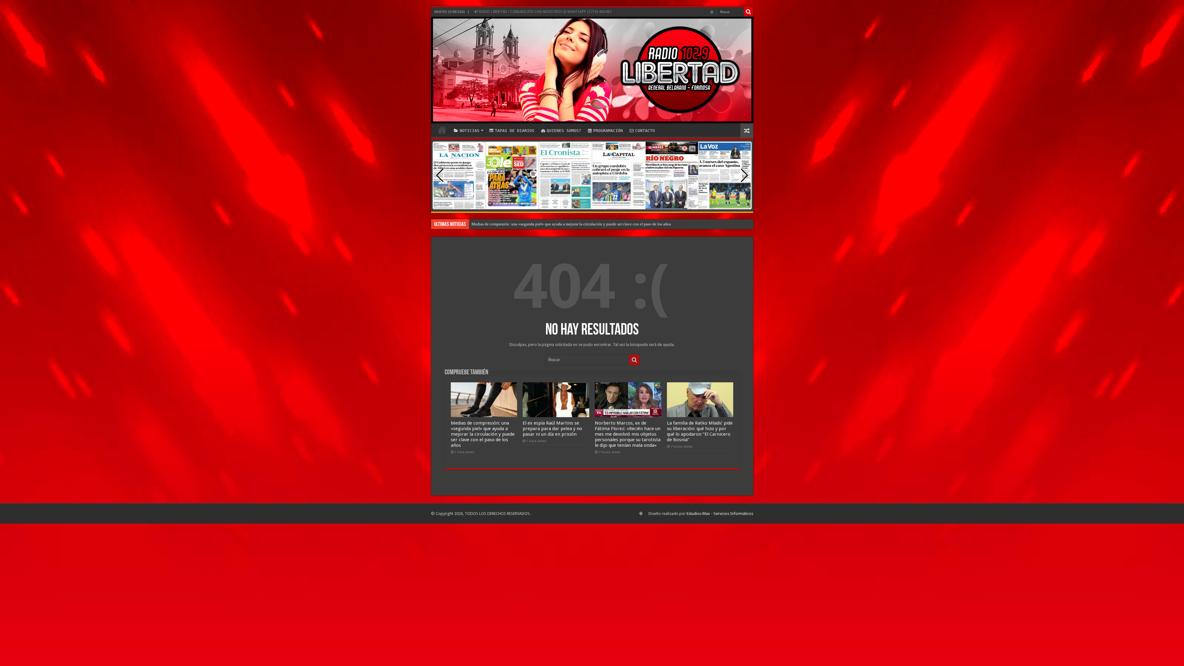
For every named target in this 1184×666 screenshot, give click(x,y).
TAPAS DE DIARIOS (514, 130)
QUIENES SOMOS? (564, 130)
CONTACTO (645, 130)
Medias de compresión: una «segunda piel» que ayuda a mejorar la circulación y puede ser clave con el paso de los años (571, 224)
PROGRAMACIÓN (608, 130)
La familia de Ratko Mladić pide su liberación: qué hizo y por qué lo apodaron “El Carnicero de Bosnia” (700, 431)
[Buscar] (748, 11)
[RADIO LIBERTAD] (592, 70)
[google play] (711, 12)
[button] (744, 175)
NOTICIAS (469, 130)
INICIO (442, 129)
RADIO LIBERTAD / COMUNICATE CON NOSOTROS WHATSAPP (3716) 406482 (545, 12)
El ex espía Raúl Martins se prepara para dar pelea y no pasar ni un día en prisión (552, 428)
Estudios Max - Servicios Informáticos (720, 513)
